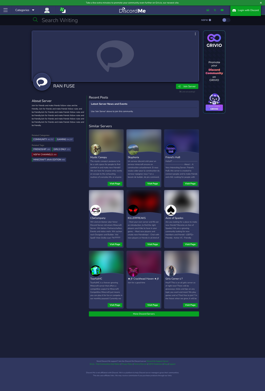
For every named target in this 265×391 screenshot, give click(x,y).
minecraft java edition (49, 159)
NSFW (205, 20)
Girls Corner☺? (174, 278)
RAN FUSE (64, 86)
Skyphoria (133, 157)
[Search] (35, 20)
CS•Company (97, 218)
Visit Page (115, 183)
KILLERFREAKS (137, 218)
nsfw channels (45, 154)
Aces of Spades (174, 218)
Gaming (65, 139)
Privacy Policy (126, 364)
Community (43, 139)
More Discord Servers (144, 313)
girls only (62, 149)
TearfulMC (96, 278)
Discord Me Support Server (158, 361)
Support (172, 364)
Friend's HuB (172, 157)
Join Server (189, 86)
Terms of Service (140, 364)
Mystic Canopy (98, 157)
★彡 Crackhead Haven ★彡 (143, 278)
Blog (166, 364)
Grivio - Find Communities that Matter (105, 364)
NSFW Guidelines (155, 364)
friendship (41, 149)
